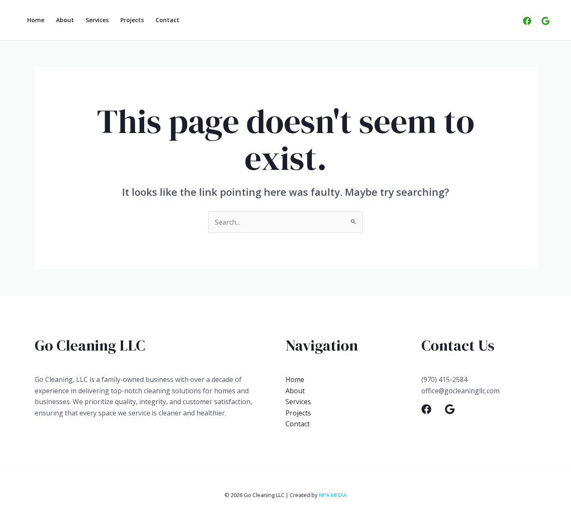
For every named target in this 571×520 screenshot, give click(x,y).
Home (35, 20)
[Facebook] (527, 21)
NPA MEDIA (333, 495)
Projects (132, 20)
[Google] (545, 21)
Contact (167, 20)
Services (97, 20)
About (65, 20)
